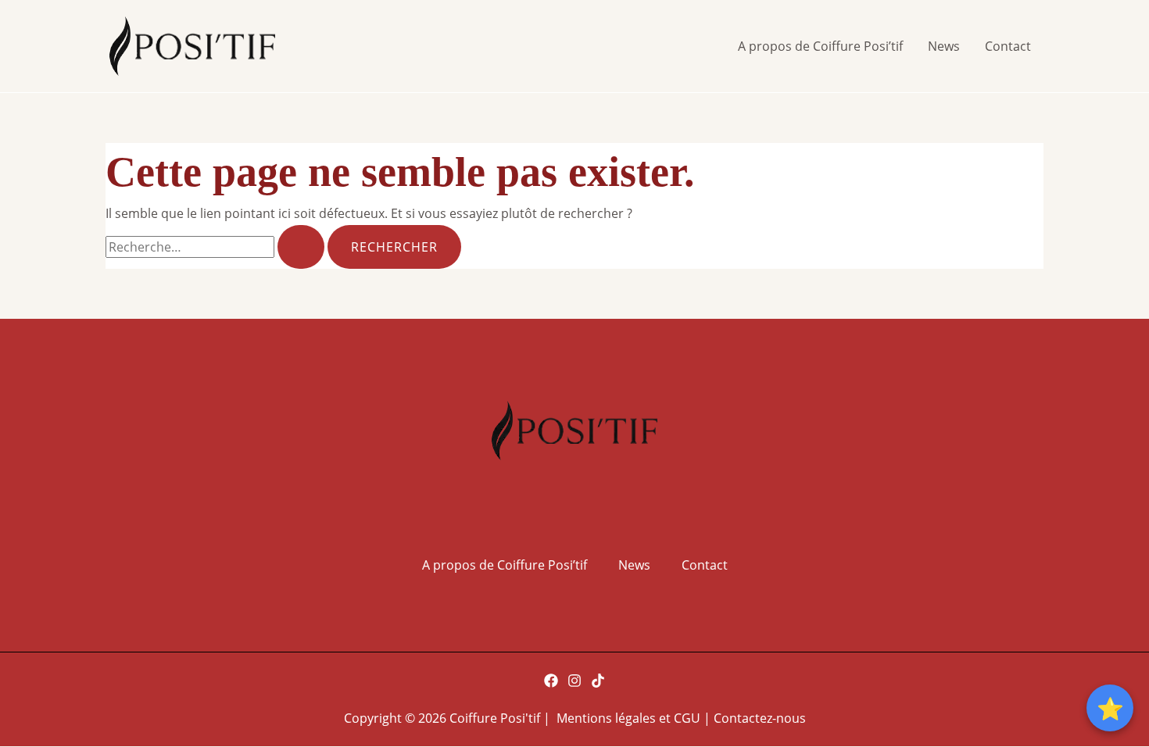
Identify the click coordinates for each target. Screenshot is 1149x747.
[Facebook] (551, 681)
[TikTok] (598, 681)
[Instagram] (574, 681)
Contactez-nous (760, 718)
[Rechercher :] (217, 247)
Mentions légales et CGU (630, 718)
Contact (1008, 46)
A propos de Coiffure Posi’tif (820, 46)
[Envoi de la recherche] (300, 247)
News (944, 46)
